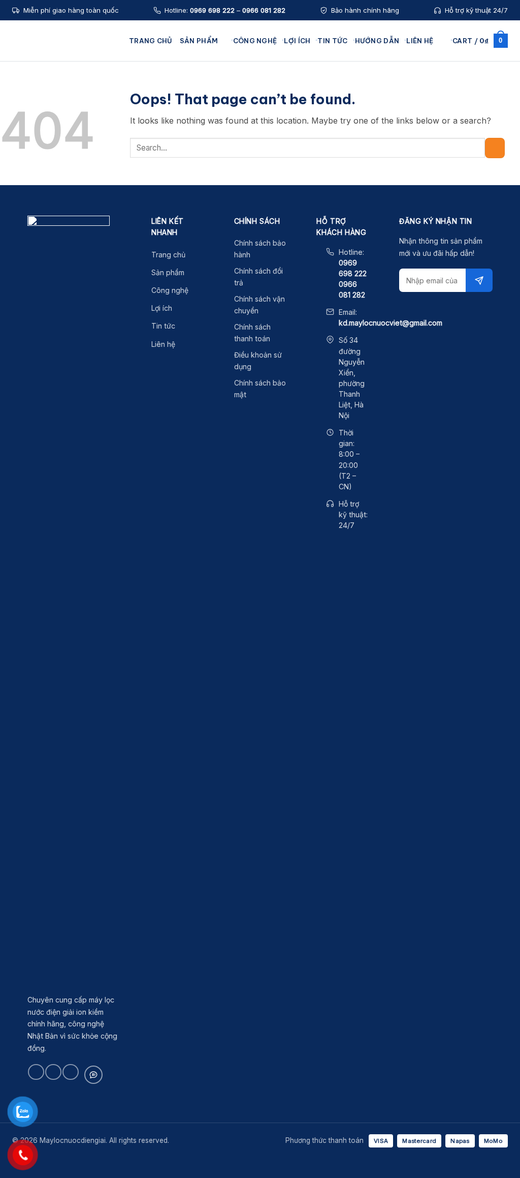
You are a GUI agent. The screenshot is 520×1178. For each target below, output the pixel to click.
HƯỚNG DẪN (377, 41)
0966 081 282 (263, 10)
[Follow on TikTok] (53, 1072)
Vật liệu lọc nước (421, 133)
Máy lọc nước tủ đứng (216, 133)
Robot (84, 118)
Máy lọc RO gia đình (320, 133)
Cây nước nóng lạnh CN (326, 104)
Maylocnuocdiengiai (65, 40)
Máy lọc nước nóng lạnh (220, 118)
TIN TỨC (332, 41)
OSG (82, 133)
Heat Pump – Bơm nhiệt (432, 147)
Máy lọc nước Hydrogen (220, 104)
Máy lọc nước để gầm (216, 89)
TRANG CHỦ (151, 41)
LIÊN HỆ (419, 41)
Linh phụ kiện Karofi (427, 104)
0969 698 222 (212, 10)
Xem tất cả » (95, 206)
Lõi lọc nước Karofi (425, 89)
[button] (441, 40)
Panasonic (92, 147)
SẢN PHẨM (199, 41)
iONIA (83, 177)
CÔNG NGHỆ (255, 41)
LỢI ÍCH (297, 41)
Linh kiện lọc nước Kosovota (438, 118)
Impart (85, 191)
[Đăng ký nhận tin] (479, 280)
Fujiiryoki (89, 162)
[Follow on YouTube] (70, 1072)
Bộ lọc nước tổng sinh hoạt (331, 89)
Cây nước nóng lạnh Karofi (224, 162)
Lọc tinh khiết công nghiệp (330, 162)
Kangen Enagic (99, 89)
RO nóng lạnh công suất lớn (331, 118)
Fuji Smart (90, 104)
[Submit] (495, 148)
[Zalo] (93, 1075)
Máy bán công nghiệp (216, 147)
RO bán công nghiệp (321, 147)
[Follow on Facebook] (36, 1072)
